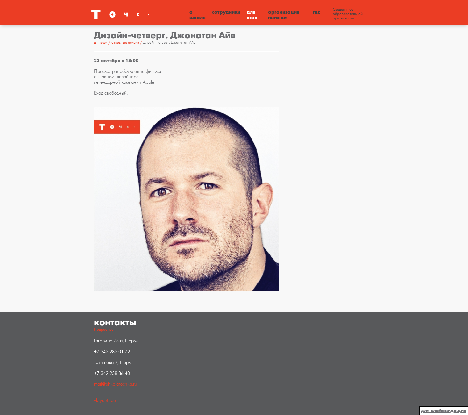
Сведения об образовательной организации (348, 14)
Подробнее (103, 329)
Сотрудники (226, 12)
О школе (197, 15)
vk (96, 400)
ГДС (316, 12)
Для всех (252, 15)
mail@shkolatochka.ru (115, 384)
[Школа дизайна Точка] (138, 14)
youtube (108, 400)
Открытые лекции (125, 42)
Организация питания (283, 15)
